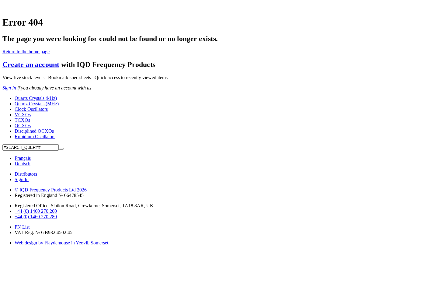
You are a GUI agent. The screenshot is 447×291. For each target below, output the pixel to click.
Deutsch (22, 163)
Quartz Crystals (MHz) (37, 103)
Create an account (30, 64)
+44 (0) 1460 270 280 (36, 216)
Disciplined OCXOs (34, 131)
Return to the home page (26, 51)
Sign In (9, 87)
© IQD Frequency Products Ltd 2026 (51, 189)
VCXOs (23, 114)
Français (23, 158)
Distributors (26, 174)
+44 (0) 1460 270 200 (36, 211)
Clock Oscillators (31, 109)
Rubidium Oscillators (35, 136)
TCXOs (22, 120)
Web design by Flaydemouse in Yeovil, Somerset (61, 242)
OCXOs (23, 125)
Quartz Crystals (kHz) (36, 98)
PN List (22, 227)
